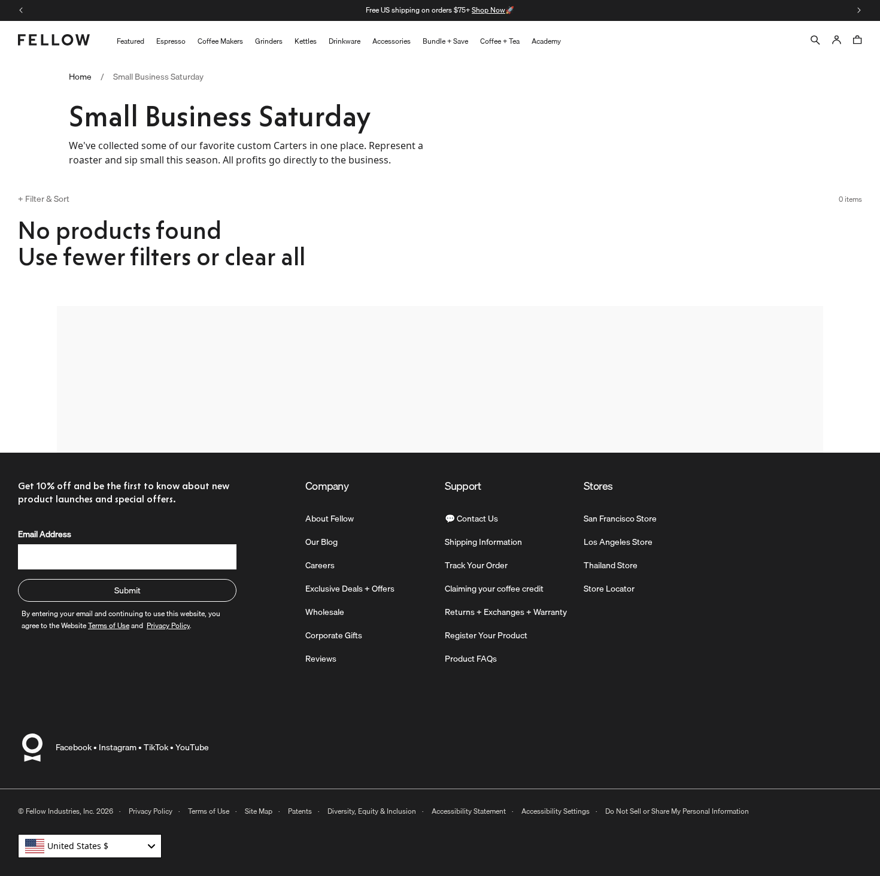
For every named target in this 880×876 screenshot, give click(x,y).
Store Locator (609, 588)
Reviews (320, 658)
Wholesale (324, 612)
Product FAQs (471, 658)
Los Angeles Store (618, 541)
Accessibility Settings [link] (555, 811)
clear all (264, 257)
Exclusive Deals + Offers (350, 588)
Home (80, 77)
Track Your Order (476, 565)
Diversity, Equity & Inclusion (371, 811)
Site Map (258, 811)
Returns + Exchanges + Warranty (506, 612)
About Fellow (329, 518)
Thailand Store (611, 565)
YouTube (192, 747)
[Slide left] (21, 10)
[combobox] (90, 846)
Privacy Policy (150, 811)
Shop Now (488, 10)
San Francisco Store (620, 518)
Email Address (44, 534)
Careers (320, 565)
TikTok (156, 747)
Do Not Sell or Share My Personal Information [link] (677, 811)
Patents (300, 811)
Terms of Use (208, 811)
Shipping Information (483, 541)
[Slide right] (859, 10)
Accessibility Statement (469, 811)
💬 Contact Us (471, 518)
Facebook (74, 747)
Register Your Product (486, 635)
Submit (127, 590)
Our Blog (321, 541)
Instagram (117, 747)
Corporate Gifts (333, 635)
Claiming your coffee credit (494, 588)
